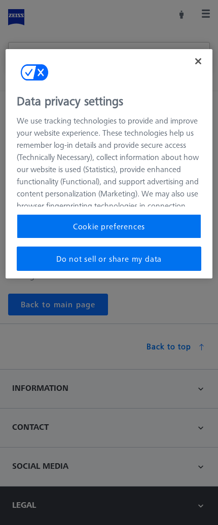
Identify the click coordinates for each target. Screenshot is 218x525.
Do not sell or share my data (109, 258)
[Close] (198, 61)
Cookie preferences (109, 226)
